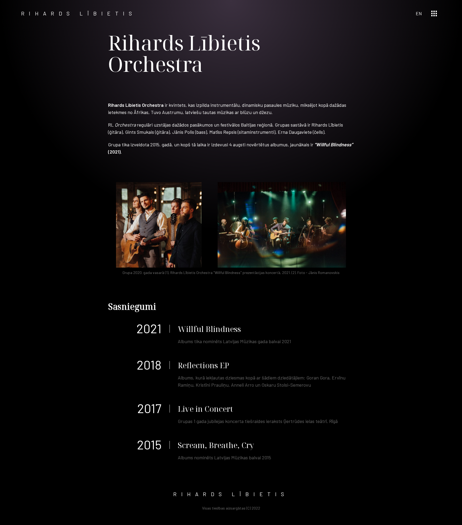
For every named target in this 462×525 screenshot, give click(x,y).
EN (419, 13)
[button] (434, 13)
